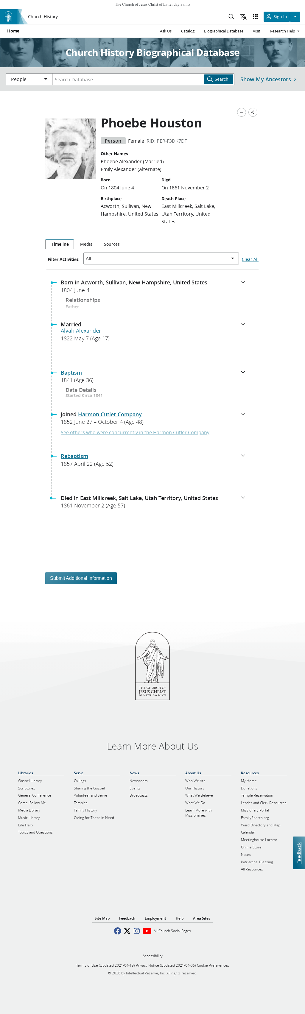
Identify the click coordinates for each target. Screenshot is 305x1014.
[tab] (59, 244)
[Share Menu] (252, 112)
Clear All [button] (250, 259)
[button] (155, 288)
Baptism (71, 372)
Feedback (298, 853)
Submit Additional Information (81, 578)
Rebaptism (74, 456)
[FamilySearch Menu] (241, 112)
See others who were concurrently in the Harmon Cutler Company (135, 432)
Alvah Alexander (81, 330)
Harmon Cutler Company (110, 414)
